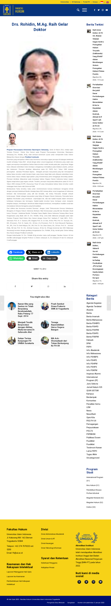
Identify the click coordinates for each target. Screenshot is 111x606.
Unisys (95, 2)
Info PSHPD (91, 360)
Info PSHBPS (92, 357)
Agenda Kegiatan (94, 303)
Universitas (65, 2)
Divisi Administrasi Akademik (52, 534)
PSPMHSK (91, 434)
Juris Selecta (92, 384)
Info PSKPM (91, 370)
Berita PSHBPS (93, 323)
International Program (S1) (94, 479)
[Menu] (83, 10)
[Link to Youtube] (107, 10)
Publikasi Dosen (93, 437)
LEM (88, 407)
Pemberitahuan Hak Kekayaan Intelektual (18, 582)
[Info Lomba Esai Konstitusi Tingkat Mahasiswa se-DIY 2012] (109, 303)
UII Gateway (76, 2)
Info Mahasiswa (93, 353)
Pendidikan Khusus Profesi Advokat (93, 491)
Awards (89, 310)
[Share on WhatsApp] (48, 286)
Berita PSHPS (92, 333)
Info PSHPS (91, 367)
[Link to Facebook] (95, 10)
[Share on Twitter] (32, 286)
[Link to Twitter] (99, 10)
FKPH (88, 347)
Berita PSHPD (92, 326)
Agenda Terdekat (94, 306)
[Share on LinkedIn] (65, 286)
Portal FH (86, 2)
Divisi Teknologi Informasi (51, 548)
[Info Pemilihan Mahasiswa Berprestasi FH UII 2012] (2, 303)
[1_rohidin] (40, 85)
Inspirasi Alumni (93, 373)
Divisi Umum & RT (48, 539)
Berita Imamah (92, 316)
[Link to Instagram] (103, 10)
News (89, 410)
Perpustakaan (92, 427)
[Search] (76, 10)
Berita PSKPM (92, 337)
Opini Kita (90, 417)
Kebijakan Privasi (47, 567)
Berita (89, 313)
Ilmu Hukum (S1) (92, 485)
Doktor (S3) (91, 507)
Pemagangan (92, 424)
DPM (88, 343)
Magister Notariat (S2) (95, 498)
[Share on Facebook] (15, 286)
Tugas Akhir (91, 454)
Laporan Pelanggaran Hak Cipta (19, 572)
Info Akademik (92, 350)
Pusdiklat (90, 441)
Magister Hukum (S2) (94, 502)
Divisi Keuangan (47, 543)
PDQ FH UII (91, 420)
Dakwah (89, 340)
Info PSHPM (91, 363)
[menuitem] (64, 2)
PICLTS (89, 431)
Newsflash (91, 414)
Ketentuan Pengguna (49, 563)
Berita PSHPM (92, 330)
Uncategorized (92, 458)
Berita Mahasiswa (94, 320)
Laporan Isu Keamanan (16, 576)
